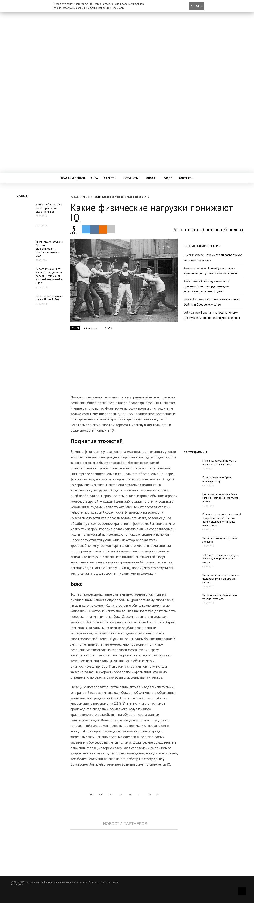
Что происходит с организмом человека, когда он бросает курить (220, 578)
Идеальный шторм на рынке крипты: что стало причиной (49, 208)
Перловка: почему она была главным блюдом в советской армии (220, 497)
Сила (94, 178)
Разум (96, 196)
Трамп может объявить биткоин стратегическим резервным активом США (50, 249)
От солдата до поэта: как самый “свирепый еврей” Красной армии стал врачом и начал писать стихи (221, 520)
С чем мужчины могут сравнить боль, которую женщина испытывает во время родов (207, 286)
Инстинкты (130, 178)
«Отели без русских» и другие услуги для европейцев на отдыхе (221, 558)
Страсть (109, 178)
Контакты (185, 178)
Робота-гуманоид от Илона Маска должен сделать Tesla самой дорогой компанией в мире (49, 276)
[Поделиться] (94, 229)
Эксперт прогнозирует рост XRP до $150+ (49, 297)
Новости (150, 178)
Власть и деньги (73, 178)
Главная (86, 196)
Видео (167, 178)
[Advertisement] (124, 364)
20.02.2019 (91, 328)
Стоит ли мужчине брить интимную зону (216, 479)
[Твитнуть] (86, 229)
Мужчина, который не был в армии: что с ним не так (219, 462)
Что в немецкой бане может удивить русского (219, 597)
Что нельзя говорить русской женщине (219, 539)
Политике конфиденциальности (105, 8)
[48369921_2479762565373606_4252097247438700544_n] (124, 280)
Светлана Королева (223, 229)
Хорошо (196, 6)
